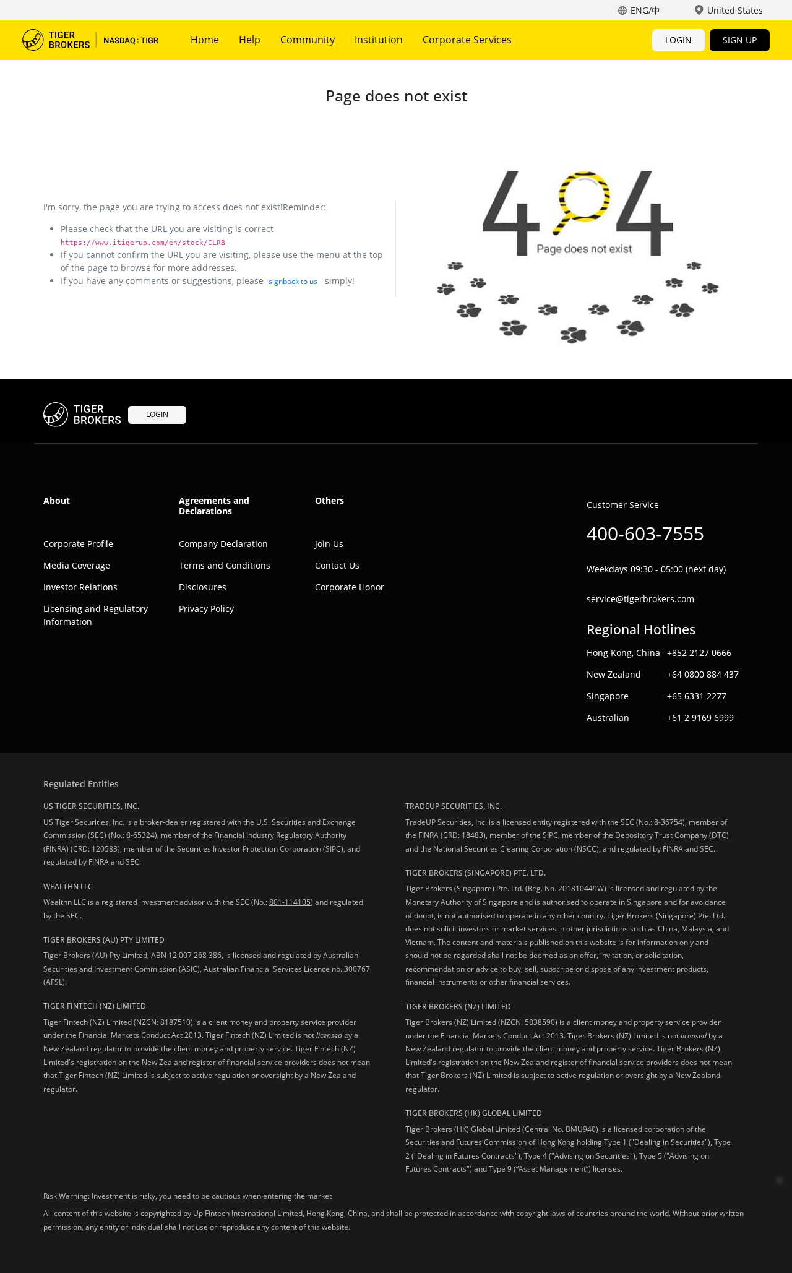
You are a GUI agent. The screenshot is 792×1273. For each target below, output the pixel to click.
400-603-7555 (645, 533)
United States (735, 10)
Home (205, 39)
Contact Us (337, 565)
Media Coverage (76, 565)
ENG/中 (645, 10)
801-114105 (290, 902)
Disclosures (202, 587)
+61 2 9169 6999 (700, 717)
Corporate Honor (349, 587)
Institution (379, 39)
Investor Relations (80, 587)
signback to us (293, 281)
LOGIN (678, 40)
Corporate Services (467, 39)
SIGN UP (740, 40)
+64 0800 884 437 (703, 674)
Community (307, 39)
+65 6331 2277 (696, 696)
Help (249, 39)
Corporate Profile (78, 544)
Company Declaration (223, 544)
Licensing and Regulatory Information (95, 615)
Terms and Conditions (224, 565)
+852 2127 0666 (699, 652)
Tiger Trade (90, 40)
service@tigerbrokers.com (640, 599)
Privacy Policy (206, 609)
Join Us (329, 544)
